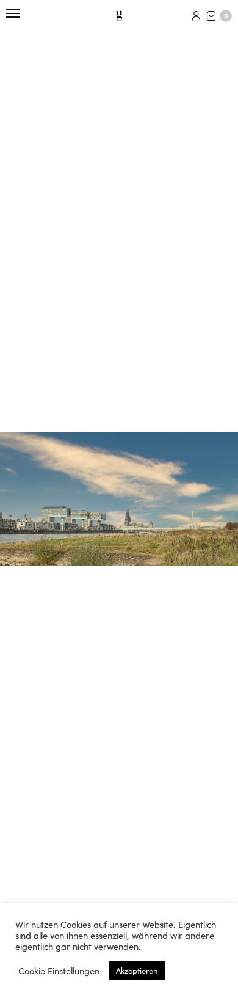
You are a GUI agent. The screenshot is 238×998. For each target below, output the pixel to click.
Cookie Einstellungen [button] (58, 970)
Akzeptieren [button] (136, 970)
